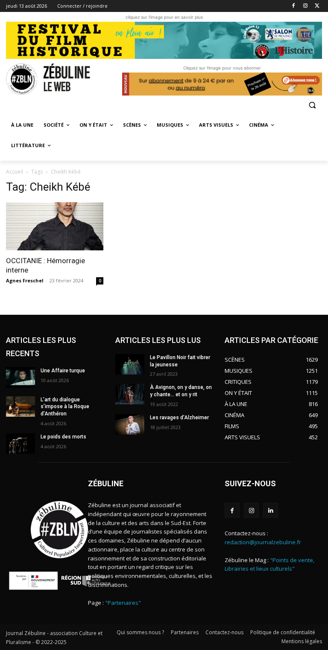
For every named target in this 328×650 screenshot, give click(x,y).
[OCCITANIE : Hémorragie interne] (54, 226)
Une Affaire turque (63, 371)
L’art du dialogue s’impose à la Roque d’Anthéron (65, 407)
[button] (312, 105)
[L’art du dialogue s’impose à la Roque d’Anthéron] (20, 406)
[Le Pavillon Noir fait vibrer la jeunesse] (129, 364)
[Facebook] (294, 6)
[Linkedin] (270, 510)
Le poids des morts (63, 437)
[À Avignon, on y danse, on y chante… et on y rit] (129, 394)
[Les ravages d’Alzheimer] (129, 424)
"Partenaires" (123, 602)
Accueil (14, 171)
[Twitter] (317, 6)
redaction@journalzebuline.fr (263, 542)
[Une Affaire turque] (20, 377)
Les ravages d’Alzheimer (179, 418)
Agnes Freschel (25, 280)
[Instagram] (305, 6)
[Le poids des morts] (20, 443)
